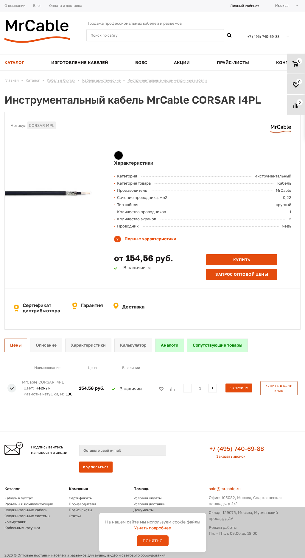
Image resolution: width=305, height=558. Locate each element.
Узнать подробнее (152, 527)
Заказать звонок (230, 456)
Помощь (141, 488)
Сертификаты (81, 498)
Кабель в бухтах (18, 498)
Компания (78, 488)
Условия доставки (149, 504)
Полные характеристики (150, 238)
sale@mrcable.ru (225, 488)
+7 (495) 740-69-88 (236, 448)
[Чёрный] (118, 155)
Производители (82, 504)
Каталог (12, 488)
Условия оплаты (147, 498)
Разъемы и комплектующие (28, 504)
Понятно (153, 540)
